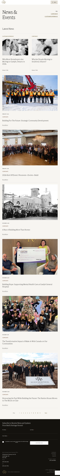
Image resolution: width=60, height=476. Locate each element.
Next (46, 413)
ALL (57, 11)
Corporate (54, 14)
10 (37, 413)
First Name (4, 429)
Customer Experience (51, 16)
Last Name (32, 429)
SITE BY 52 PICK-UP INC (51, 472)
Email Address (5, 435)
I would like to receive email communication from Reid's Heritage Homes (16, 442)
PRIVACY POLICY (52, 471)
